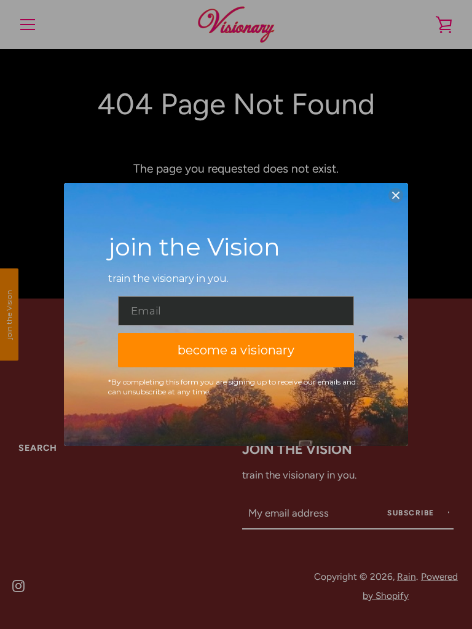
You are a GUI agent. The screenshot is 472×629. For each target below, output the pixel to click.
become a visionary (236, 350)
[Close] (395, 195)
